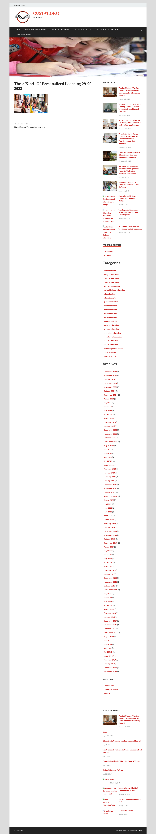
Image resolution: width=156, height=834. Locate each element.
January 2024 (109, 426)
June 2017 (108, 644)
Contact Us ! (109, 685)
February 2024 (110, 422)
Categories (108, 251)
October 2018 (109, 586)
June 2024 (108, 406)
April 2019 (108, 562)
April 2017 (108, 652)
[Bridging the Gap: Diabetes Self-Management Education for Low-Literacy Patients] (110, 120)
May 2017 (108, 648)
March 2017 (109, 656)
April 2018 (108, 605)
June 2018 (108, 597)
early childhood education (114, 290)
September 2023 (110, 441)
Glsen (105, 732)
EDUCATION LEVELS (83, 30)
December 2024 (110, 383)
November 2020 (110, 488)
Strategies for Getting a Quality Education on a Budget (127, 198)
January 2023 (109, 473)
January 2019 (109, 574)
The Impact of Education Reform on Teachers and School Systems (128, 212)
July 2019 (107, 551)
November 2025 (110, 375)
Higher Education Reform (113, 770)
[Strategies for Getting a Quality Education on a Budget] (110, 196)
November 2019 (110, 535)
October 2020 (109, 492)
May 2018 (108, 601)
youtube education (111, 356)
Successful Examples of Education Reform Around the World (129, 184)
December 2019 (110, 531)
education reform (111, 298)
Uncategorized (110, 352)
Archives (107, 255)
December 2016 (110, 667)
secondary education (112, 333)
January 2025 (109, 379)
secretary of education (113, 337)
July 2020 (107, 504)
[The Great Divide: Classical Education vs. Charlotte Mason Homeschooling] (110, 153)
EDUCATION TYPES (23, 35)
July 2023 (107, 449)
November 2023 (110, 434)
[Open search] (141, 29)
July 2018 (107, 593)
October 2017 (109, 629)
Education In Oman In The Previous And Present (122, 741)
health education (110, 305)
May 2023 (108, 457)
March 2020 (109, 519)
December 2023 (110, 430)
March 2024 (109, 418)
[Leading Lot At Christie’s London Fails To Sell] (110, 788)
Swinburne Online (126, 811)
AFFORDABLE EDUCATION (35, 30)
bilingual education (111, 274)
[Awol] (106, 779)
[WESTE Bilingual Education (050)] (110, 799)
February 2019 (110, 570)
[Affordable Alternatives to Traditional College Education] (110, 227)
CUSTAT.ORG (46, 13)
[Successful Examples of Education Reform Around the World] (110, 182)
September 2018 (110, 590)
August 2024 (109, 399)
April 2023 (108, 461)
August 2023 (109, 445)
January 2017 (109, 664)
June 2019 (108, 554)
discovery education (112, 286)
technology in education (113, 348)
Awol (112, 779)
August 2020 (109, 500)
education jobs (109, 294)
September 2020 (110, 496)
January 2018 (109, 617)
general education (111, 302)
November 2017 (110, 625)
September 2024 (110, 395)
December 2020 (110, 484)
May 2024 (108, 410)
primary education (111, 329)
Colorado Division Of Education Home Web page (122, 761)
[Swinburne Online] (110, 811)
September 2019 (110, 543)
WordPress (129, 830)
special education (111, 341)
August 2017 (109, 636)
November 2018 (110, 582)
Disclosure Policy (111, 689)
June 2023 (108, 453)
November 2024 (110, 387)
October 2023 (109, 438)
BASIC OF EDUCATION (60, 30)
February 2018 (110, 613)
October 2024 (109, 391)
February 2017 (110, 660)
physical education (111, 325)
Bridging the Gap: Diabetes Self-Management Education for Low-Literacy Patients (130, 122)
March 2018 (109, 609)
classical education (111, 278)
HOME (18, 30)
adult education (110, 270)
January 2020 (109, 527)
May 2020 (108, 512)
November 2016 (110, 671)
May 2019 (108, 558)
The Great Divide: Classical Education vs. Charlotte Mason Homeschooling (129, 154)
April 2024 (108, 414)
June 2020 (108, 508)
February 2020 (110, 523)
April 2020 (108, 516)
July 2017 (107, 640)
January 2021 (109, 480)
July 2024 (107, 403)
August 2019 (109, 547)
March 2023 (109, 465)
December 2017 (110, 621)
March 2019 (109, 566)
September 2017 (110, 632)
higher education (110, 313)
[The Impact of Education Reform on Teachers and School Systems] (110, 210)
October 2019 (109, 539)
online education (110, 321)
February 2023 (110, 469)
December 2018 (110, 578)
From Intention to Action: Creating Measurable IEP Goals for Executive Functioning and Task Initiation (128, 139)
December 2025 (110, 371)
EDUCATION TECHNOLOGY (107, 30)
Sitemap (107, 693)
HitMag (139, 830)
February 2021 (110, 477)
